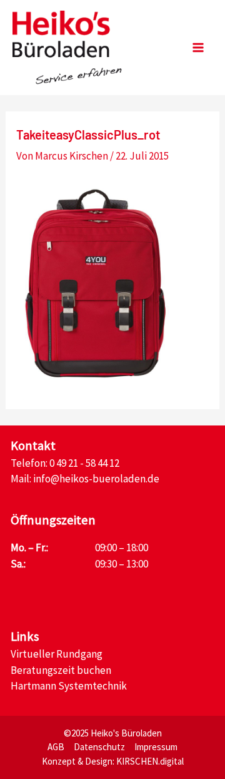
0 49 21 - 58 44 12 (84, 463)
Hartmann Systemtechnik (69, 686)
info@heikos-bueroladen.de (96, 479)
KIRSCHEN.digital (150, 761)
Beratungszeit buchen (61, 670)
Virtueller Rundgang (56, 654)
